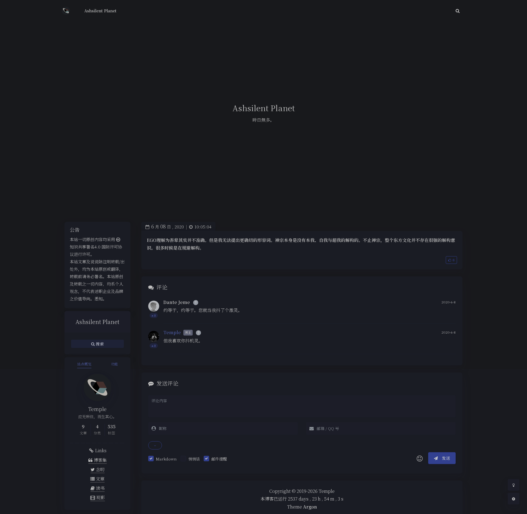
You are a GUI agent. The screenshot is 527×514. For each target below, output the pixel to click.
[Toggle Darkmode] (513, 485)
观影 (100, 497)
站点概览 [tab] (84, 364)
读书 (100, 488)
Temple (172, 332)
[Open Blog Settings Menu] (513, 498)
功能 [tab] (114, 364)
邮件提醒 (219, 459)
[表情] (419, 458)
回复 (448, 315)
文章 (100, 479)
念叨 (100, 469)
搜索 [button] (99, 343)
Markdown (166, 459)
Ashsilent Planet (100, 10)
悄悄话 (194, 459)
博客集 (99, 460)
